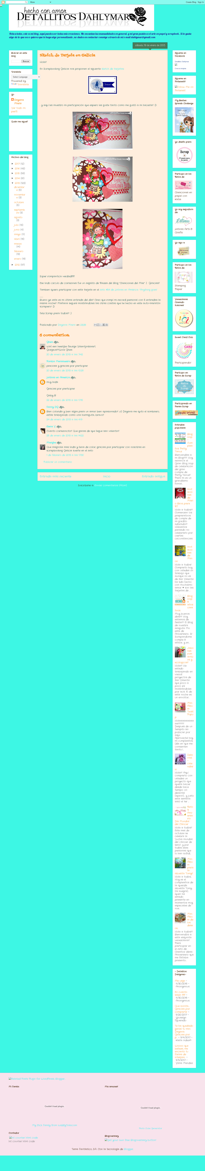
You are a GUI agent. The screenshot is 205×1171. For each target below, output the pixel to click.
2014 (18, 178)
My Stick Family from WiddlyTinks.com (54, 1125)
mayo (18, 234)
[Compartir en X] (100, 324)
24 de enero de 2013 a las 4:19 (64, 419)
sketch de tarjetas (113, 69)
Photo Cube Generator (150, 1128)
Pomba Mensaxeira (58, 361)
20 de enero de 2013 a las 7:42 (65, 354)
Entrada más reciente (55, 476)
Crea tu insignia (180, 68)
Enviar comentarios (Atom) (111, 485)
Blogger (128, 1149)
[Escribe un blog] (98, 324)
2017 (18, 163)
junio (17, 229)
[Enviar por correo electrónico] (95, 324)
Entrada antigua (153, 476)
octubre (19, 202)
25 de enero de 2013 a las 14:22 (65, 435)
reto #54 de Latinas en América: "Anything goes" (128, 289)
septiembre (19, 211)
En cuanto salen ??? (181, 993)
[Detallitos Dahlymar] (176, 65)
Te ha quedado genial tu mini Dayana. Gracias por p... (184, 1031)
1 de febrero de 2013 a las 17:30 (65, 455)
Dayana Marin (19, 101)
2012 (18, 265)
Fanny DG (53, 407)
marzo (18, 244)
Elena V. (51, 426)
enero (18, 259)
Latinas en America (58, 377)
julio (17, 225)
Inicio (106, 476)
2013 (18, 183)
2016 (18, 168)
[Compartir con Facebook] (103, 324)
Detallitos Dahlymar (182, 61)
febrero (18, 251)
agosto (18, 217)
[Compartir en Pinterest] (106, 324)
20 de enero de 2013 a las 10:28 (65, 370)
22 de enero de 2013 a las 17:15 (65, 400)
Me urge (180, 981)
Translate (23, 84)
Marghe (51, 442)
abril (17, 239)
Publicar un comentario (58, 462)
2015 (18, 173)
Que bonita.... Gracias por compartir (182, 1008)
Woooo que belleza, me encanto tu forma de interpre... (181, 1051)
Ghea (50, 342)
